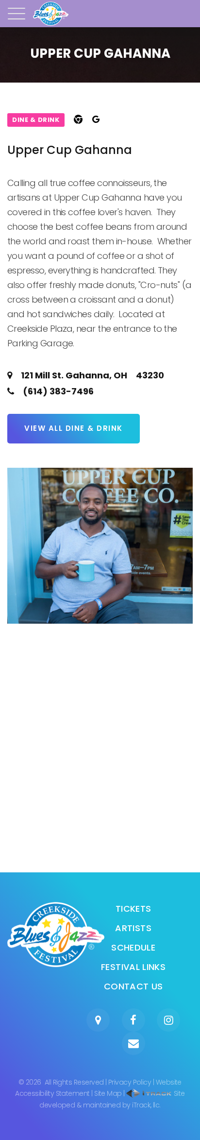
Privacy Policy (129, 1082)
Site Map (108, 1093)
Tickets (133, 908)
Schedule (133, 947)
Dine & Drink (36, 119)
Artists (133, 928)
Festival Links (133, 967)
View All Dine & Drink (73, 428)
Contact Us (133, 986)
